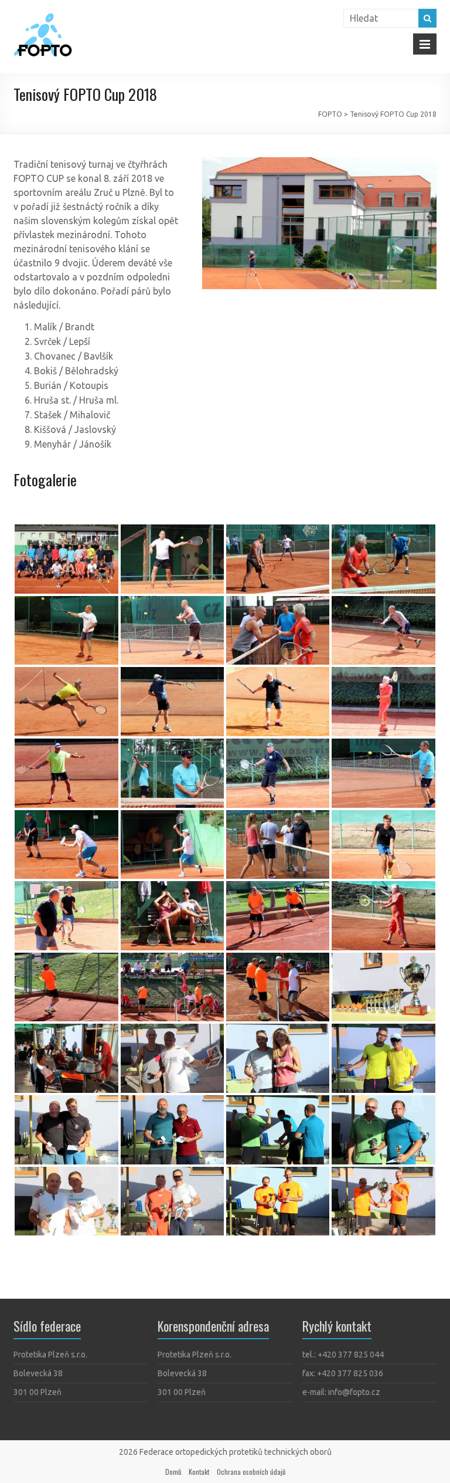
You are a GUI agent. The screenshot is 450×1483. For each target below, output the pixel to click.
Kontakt (199, 1472)
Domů (173, 1472)
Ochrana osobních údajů (251, 1472)
